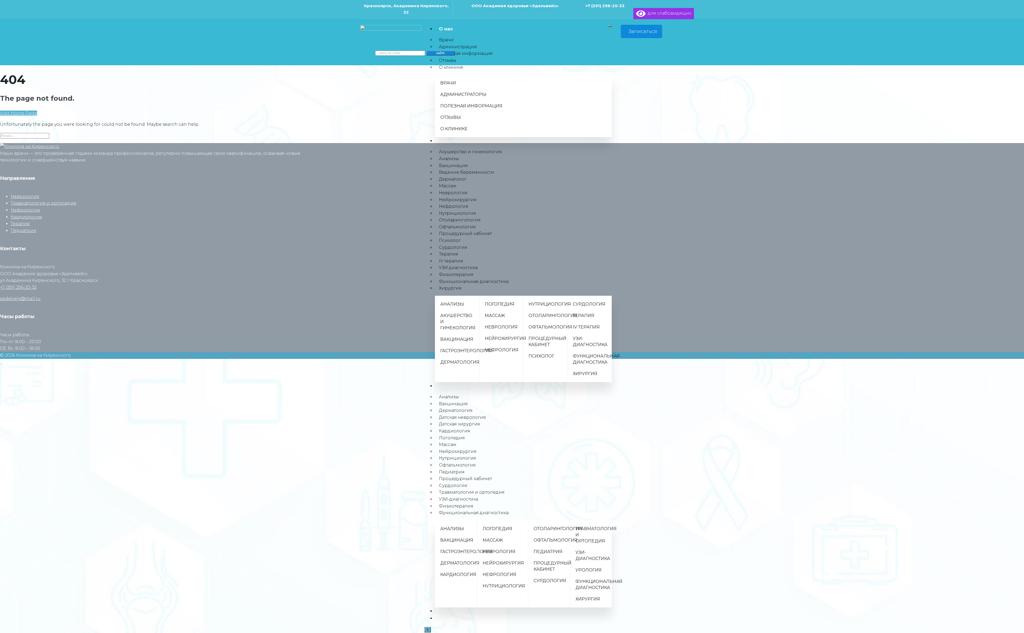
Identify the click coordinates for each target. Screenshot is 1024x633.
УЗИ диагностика (458, 267)
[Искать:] (24, 135)
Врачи (446, 39)
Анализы (449, 158)
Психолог (450, 240)
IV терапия (451, 260)
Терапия (448, 254)
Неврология (453, 192)
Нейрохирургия (458, 199)
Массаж (447, 185)
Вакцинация (453, 165)
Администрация (458, 46)
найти (440, 53)
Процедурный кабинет (465, 233)
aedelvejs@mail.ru (20, 298)
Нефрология (453, 206)
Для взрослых (456, 140)
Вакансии (451, 611)
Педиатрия (23, 230)
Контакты (451, 618)
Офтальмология (457, 226)
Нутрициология (457, 213)
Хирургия (450, 288)
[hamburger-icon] (609, 26)
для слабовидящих (668, 13)
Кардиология (26, 217)
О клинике (451, 67)
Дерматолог (453, 179)
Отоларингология (460, 219)
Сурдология (453, 247)
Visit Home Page (18, 113)
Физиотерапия (456, 274)
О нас (446, 28)
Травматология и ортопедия (43, 203)
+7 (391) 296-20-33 (605, 5)
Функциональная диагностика (474, 281)
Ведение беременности (466, 172)
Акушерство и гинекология (470, 151)
